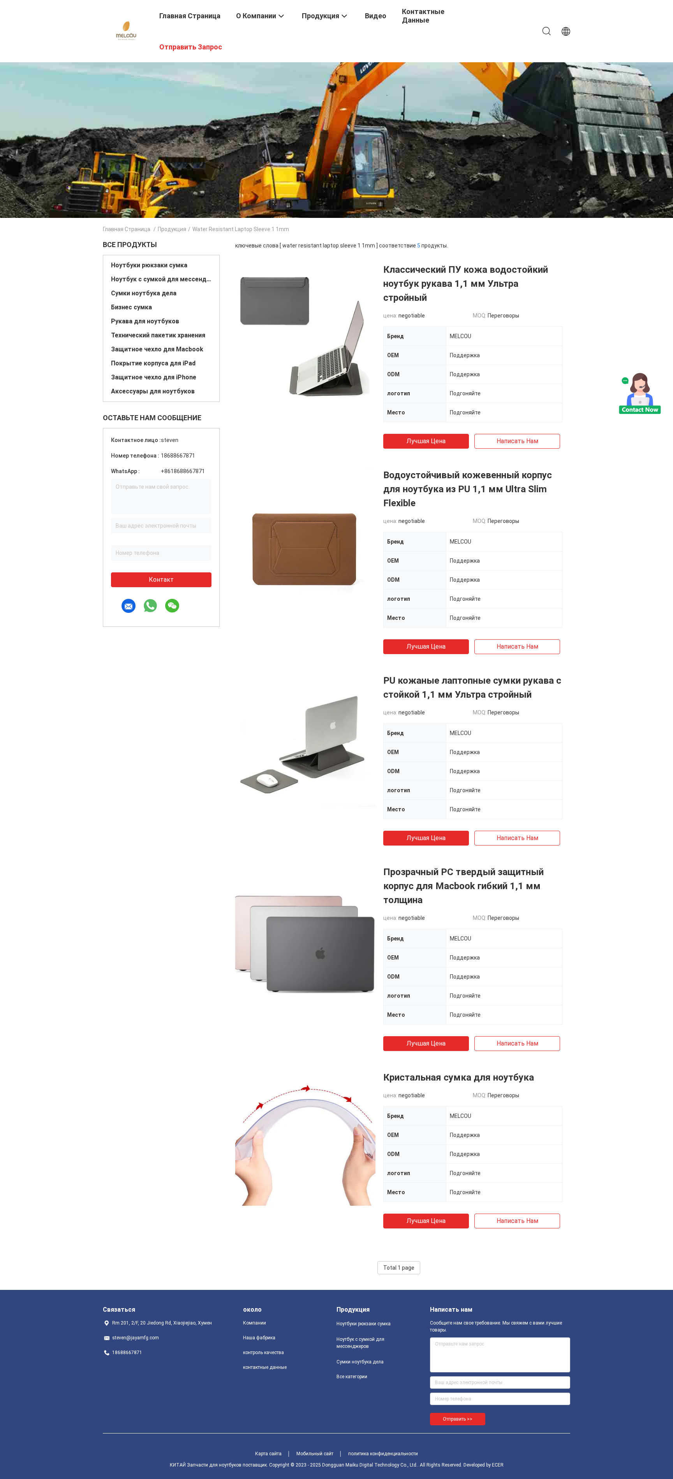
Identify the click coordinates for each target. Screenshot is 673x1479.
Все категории (351, 1376)
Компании (254, 1323)
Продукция (172, 229)
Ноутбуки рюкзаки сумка (149, 265)
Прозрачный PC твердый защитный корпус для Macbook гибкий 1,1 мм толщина (463, 886)
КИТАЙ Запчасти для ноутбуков (205, 1465)
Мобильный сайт (314, 1453)
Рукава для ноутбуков (145, 321)
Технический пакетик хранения (158, 335)
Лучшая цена (426, 441)
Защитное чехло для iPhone (153, 377)
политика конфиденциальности (383, 1453)
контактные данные (265, 1367)
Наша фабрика (259, 1337)
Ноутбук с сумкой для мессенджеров (161, 279)
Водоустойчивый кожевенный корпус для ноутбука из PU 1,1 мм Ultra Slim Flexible (467, 489)
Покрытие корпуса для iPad (153, 363)
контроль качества (263, 1352)
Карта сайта (268, 1453)
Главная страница (126, 229)
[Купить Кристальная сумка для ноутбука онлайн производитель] (305, 1140)
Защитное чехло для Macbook (157, 349)
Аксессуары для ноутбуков (153, 391)
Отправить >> (457, 1419)
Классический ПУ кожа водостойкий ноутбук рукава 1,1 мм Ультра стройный (465, 283)
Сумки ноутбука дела (143, 293)
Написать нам (517, 441)
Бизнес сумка (131, 307)
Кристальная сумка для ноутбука (458, 1077)
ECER (498, 1465)
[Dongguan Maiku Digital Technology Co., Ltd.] (126, 30)
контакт (161, 579)
